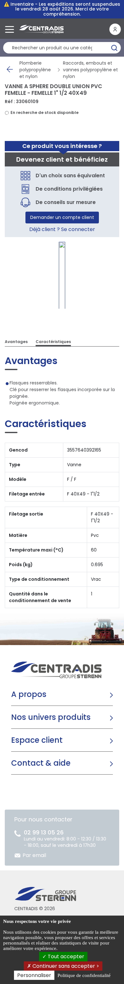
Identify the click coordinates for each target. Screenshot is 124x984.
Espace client (37, 740)
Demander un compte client (62, 217)
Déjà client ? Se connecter (62, 229)
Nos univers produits (51, 717)
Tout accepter (65, 956)
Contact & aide (41, 763)
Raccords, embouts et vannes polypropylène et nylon (90, 70)
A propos (28, 694)
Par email (34, 855)
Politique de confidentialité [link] (84, 975)
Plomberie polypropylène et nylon (35, 70)
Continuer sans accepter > (65, 966)
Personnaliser (34, 975)
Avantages (16, 341)
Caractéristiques (53, 341)
